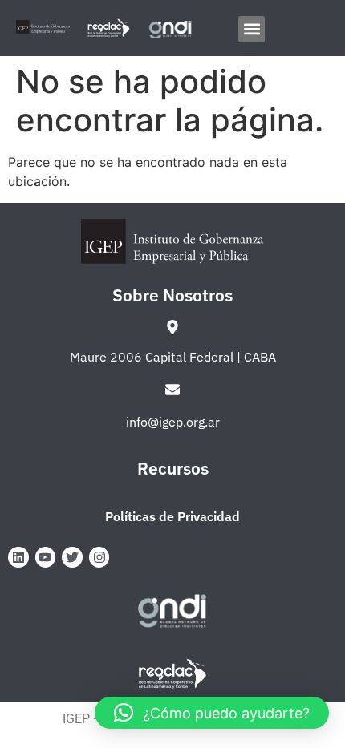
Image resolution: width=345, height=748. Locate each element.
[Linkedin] (18, 557)
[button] (251, 29)
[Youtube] (45, 557)
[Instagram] (99, 557)
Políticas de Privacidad (172, 516)
